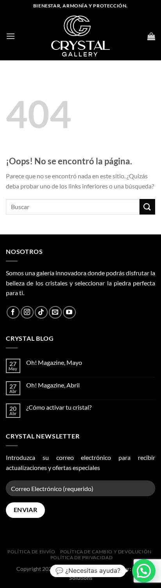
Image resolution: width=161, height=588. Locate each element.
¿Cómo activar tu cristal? (58, 407)
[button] (144, 571)
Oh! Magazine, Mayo (54, 362)
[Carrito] (151, 36)
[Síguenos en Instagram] (27, 312)
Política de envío (31, 552)
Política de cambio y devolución (106, 552)
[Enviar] (147, 206)
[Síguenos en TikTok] (41, 312)
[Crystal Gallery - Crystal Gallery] (80, 36)
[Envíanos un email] (55, 312)
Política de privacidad (81, 557)
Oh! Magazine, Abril (53, 385)
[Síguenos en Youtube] (69, 312)
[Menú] (10, 36)
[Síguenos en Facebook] (13, 312)
